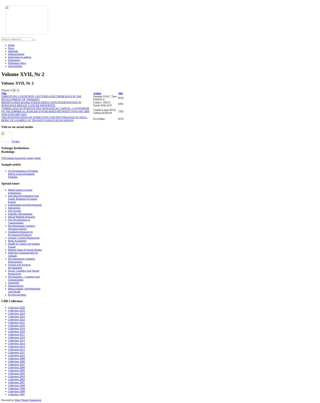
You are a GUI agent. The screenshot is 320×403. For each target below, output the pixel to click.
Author (97, 93)
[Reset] (34, 40)
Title (3, 93)
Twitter (16, 141)
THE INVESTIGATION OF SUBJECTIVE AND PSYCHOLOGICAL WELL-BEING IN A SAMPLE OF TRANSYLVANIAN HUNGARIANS (44, 119)
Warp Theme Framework (28, 400)
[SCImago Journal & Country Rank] (21, 158)
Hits (120, 93)
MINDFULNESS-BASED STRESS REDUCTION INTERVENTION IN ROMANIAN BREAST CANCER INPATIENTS (41, 104)
